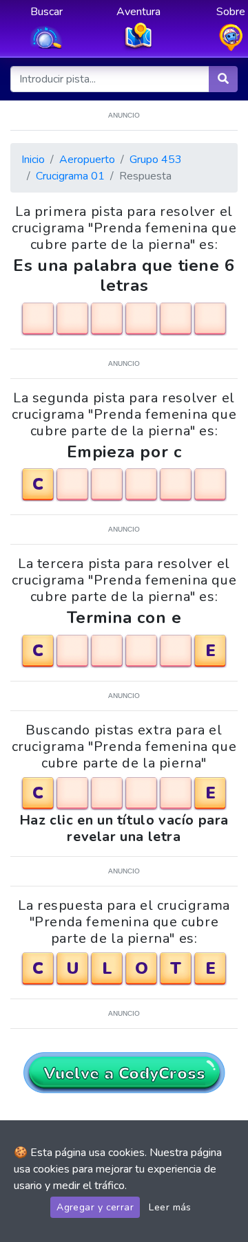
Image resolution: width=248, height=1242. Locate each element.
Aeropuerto (87, 159)
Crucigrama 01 (70, 176)
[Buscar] (223, 79)
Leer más (170, 1207)
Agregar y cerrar (95, 1207)
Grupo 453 (156, 159)
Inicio (33, 159)
